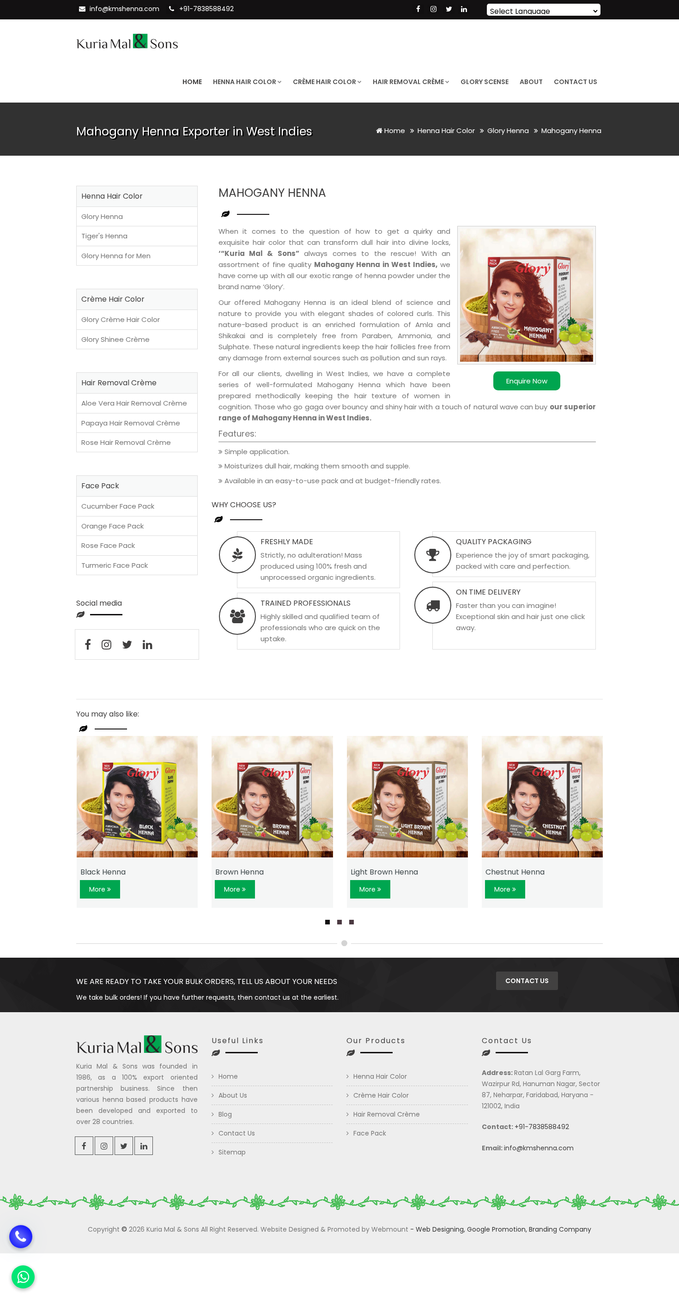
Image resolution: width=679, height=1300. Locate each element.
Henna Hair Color (244, 81)
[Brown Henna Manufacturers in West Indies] (272, 796)
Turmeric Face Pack (114, 565)
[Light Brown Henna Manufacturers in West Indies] (407, 796)
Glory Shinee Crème (115, 339)
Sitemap (232, 1152)
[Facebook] (418, 9)
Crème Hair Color (324, 81)
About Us (232, 1095)
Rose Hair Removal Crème (126, 442)
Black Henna (103, 872)
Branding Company (560, 1229)
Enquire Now (526, 381)
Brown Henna (239, 872)
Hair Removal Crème (408, 81)
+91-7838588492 (206, 8)
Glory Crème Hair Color (120, 319)
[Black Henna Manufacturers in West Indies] (137, 796)
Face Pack (369, 1133)
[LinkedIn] (464, 9)
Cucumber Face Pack (117, 506)
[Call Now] (20, 1241)
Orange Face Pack (112, 526)
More (98, 889)
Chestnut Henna (515, 872)
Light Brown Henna (384, 872)
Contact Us (575, 81)
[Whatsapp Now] (23, 1276)
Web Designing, (440, 1229)
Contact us (527, 980)
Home (192, 81)
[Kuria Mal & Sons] (127, 40)
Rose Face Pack (108, 545)
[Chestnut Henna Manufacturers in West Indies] (542, 796)
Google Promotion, (497, 1229)
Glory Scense (485, 81)
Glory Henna (509, 130)
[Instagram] (433, 9)
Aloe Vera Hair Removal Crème (134, 403)
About (531, 81)
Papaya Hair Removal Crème (130, 423)
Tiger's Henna (104, 236)
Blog (225, 1114)
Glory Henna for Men (116, 256)
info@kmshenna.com (124, 8)
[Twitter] (449, 9)
